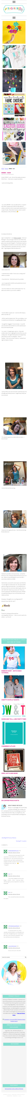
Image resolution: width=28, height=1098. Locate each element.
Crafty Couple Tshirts (10, 700)
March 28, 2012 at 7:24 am (14, 852)
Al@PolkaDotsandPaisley (13, 926)
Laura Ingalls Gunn (12, 946)
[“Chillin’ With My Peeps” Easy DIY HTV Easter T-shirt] (14, 56)
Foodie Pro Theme (16, 1094)
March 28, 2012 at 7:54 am (14, 876)
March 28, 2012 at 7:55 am (14, 894)
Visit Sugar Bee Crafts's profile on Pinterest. (14, 1088)
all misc (6, 168)
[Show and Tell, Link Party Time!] (14, 710)
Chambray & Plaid (8, 746)
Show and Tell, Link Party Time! (13, 719)
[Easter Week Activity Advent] (14, 80)
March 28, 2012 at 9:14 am (14, 948)
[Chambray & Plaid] (14, 733)
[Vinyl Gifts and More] (14, 760)
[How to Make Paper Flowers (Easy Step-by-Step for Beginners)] (14, 32)
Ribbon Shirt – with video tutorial (11, 672)
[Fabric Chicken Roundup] (14, 105)
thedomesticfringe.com (13, 850)
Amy (9, 874)
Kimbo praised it (17, 238)
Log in (19, 1095)
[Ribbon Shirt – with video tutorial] (14, 657)
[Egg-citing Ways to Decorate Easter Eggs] (14, 129)
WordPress (15, 1095)
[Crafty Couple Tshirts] (14, 686)
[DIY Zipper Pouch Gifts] (14, 787)
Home (2, 168)
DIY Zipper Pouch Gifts (10, 800)
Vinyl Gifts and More (9, 773)
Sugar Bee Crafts (14, 10)
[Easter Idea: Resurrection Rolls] (14, 153)
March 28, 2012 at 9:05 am (14, 928)
